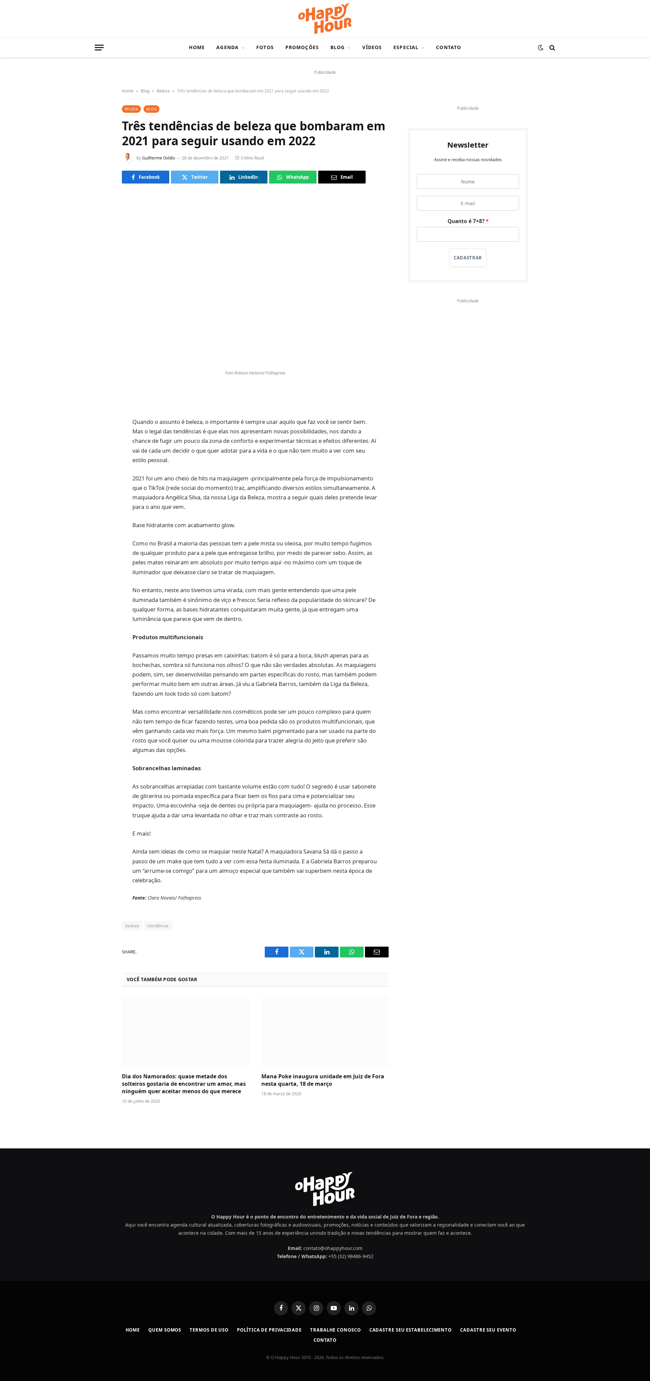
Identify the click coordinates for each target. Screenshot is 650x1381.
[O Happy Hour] (325, 18)
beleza (132, 926)
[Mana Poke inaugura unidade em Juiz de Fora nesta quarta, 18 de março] (325, 1032)
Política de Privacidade (269, 1330)
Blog (337, 47)
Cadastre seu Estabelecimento (410, 1330)
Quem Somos (164, 1330)
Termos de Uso (209, 1330)
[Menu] (99, 47)
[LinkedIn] (98, 431)
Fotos (265, 47)
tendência (158, 926)
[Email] (98, 465)
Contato (448, 47)
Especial (405, 47)
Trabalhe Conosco (335, 1330)
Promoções (302, 47)
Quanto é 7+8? (466, 221)
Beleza (163, 91)
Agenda (227, 47)
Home (197, 47)
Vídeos (372, 47)
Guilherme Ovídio (158, 158)
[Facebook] (98, 396)
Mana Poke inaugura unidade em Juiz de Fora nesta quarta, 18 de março (322, 1080)
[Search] (551, 47)
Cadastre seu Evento (488, 1330)
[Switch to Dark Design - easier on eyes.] (540, 48)
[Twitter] (98, 413)
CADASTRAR (468, 258)
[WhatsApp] (98, 448)
